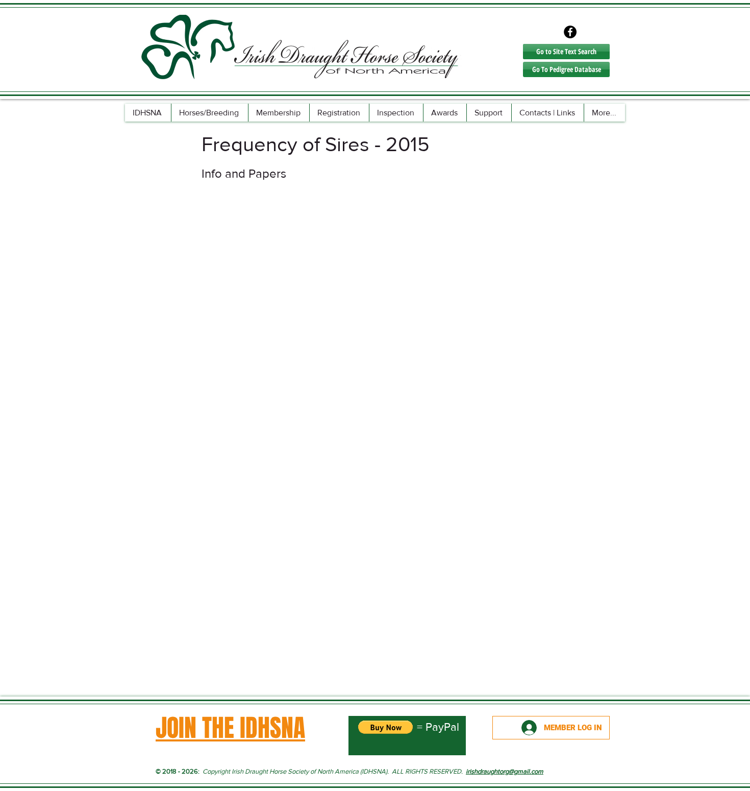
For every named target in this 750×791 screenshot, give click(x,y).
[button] (209, 113)
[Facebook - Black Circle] (570, 32)
